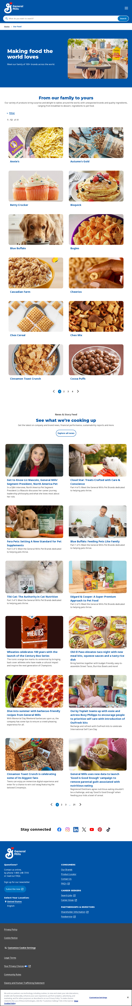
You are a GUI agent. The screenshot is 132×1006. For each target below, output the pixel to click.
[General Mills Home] (14, 8)
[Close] (128, 997)
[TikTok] (108, 829)
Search (123, 18)
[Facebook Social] (59, 829)
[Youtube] (91, 829)
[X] (84, 829)
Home (7, 26)
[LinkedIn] (76, 829)
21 (74, 804)
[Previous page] (54, 391)
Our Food (17, 26)
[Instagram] (67, 829)
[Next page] (77, 391)
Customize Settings (98, 997)
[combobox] (62, 18)
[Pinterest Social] (99, 829)
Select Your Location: (16, 898)
